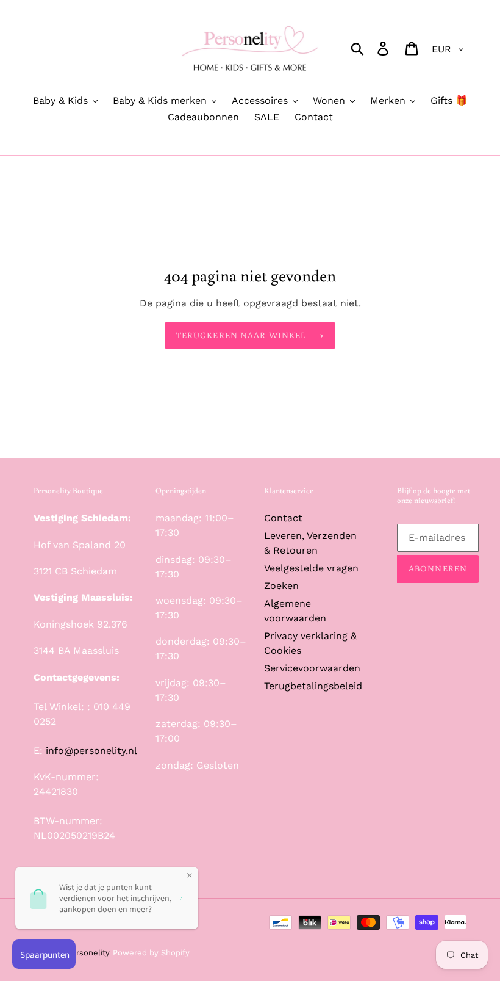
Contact (283, 518)
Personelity (88, 952)
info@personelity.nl (91, 750)
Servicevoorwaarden (312, 668)
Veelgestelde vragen (311, 568)
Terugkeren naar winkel (241, 335)
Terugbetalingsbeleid (313, 686)
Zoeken (281, 586)
